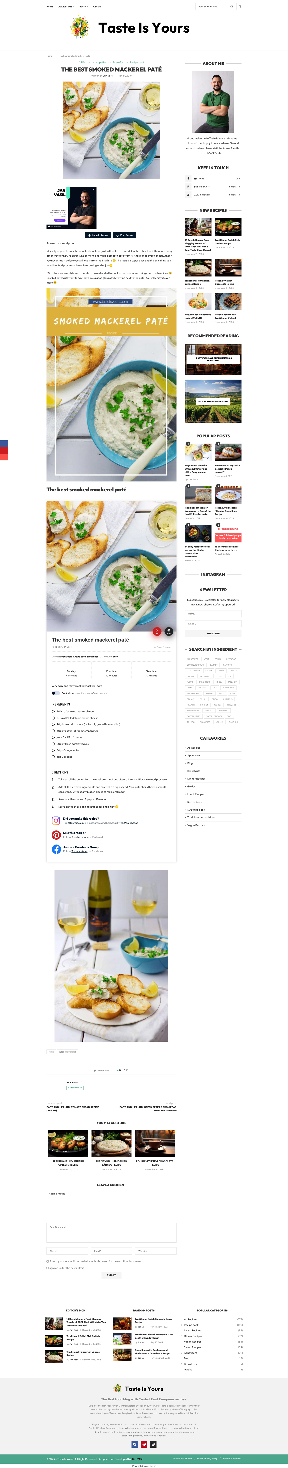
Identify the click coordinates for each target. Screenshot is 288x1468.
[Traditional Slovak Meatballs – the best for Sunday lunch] (122, 1339)
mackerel (202, 687)
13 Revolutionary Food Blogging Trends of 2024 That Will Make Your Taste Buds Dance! (198, 245)
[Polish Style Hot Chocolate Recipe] (155, 1143)
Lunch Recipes (195, 794)
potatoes (227, 699)
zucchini (233, 722)
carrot (214, 665)
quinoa (218, 705)
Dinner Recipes (196, 778)
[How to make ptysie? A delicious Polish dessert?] (228, 452)
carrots (227, 665)
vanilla (219, 722)
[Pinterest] (144, 1444)
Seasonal (223, 710)
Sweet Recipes (196, 809)
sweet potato (193, 716)
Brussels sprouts (195, 665)
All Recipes (65, 6)
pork (202, 699)
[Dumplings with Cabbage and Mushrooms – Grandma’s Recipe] (122, 1355)
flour (190, 682)
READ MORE (213, 152)
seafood (209, 710)
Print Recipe (126, 235)
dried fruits (205, 676)
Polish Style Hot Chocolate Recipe (224, 282)
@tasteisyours (76, 822)
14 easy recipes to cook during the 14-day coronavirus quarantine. (197, 551)
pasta (222, 693)
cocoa (190, 676)
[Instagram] (153, 1444)
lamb (189, 687)
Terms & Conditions (232, 1458)
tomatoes (205, 722)
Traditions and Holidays (201, 817)
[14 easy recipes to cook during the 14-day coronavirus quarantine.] (198, 534)
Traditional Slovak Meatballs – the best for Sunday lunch (154, 1336)
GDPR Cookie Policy (182, 1458)
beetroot (231, 659)
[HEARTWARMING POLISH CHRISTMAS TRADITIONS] (213, 360)
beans (218, 659)
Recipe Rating (57, 1193)
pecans (190, 699)
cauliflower (193, 670)
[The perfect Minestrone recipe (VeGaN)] (198, 302)
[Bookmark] (240, 6)
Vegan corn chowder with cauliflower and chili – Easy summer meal (196, 470)
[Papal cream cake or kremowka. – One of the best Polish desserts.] (198, 495)
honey (219, 682)
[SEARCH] (231, 6)
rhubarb (231, 705)
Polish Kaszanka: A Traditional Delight (225, 316)
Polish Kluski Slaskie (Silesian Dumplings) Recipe (226, 511)
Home (49, 6)
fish (51, 1052)
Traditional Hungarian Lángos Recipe (197, 282)
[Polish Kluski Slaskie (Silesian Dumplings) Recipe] (228, 495)
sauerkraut (193, 710)
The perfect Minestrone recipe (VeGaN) (198, 316)
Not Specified (67, 1052)
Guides (191, 786)
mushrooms (228, 687)
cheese (221, 670)
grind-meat (204, 682)
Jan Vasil (107, 75)
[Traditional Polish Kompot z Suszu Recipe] (122, 1323)
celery (209, 670)
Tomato (191, 722)
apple (206, 659)
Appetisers (193, 755)
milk (215, 687)
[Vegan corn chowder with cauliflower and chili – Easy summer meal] (198, 452)
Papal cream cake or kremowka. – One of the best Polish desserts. (198, 511)
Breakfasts (193, 771)
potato (214, 699)
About (97, 6)
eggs (219, 676)
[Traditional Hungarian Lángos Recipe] (112, 1143)
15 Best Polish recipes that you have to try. (226, 548)
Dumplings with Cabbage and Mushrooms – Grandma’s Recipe (152, 1352)
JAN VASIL (138, 1459)
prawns (191, 705)
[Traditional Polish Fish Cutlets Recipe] (68, 1143)
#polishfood (131, 822)
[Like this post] (120, 1070)
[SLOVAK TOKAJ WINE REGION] (213, 401)
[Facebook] (135, 1444)
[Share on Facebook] (124, 1070)
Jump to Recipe (100, 235)
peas (232, 693)
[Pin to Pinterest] (127, 1070)
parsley (209, 693)
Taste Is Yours (80, 851)
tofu (229, 716)
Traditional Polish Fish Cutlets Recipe (227, 242)
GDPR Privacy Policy (207, 1458)
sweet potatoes (214, 716)
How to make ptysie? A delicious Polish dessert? (227, 468)
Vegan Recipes (196, 825)
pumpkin (204, 705)
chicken (234, 670)
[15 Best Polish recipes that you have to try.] (228, 534)
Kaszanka (232, 682)
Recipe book (194, 802)
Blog (83, 6)
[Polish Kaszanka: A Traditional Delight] (228, 302)
